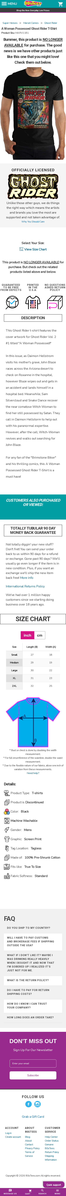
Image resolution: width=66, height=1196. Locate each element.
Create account (13, 1137)
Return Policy (52, 1152)
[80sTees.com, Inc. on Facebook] (28, 1104)
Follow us (33, 1097)
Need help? (33, 773)
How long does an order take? (30, 1017)
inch (27, 635)
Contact (29, 1144)
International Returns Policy (25, 586)
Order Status (51, 1140)
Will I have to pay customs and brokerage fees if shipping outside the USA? (30, 941)
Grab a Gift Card (33, 1117)
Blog (27, 1137)
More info (26, 578)
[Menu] (4, 4)
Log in (8, 1133)
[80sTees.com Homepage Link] (33, 6)
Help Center (51, 1137)
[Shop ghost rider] (33, 199)
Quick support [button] (53, 1185)
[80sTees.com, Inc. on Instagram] (37, 1104)
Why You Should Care (32, 221)
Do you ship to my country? (28, 927)
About (28, 1140)
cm (39, 635)
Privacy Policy (32, 1148)
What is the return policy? (28, 980)
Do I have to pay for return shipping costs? (28, 992)
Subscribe (33, 1075)
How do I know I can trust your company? (27, 1005)
